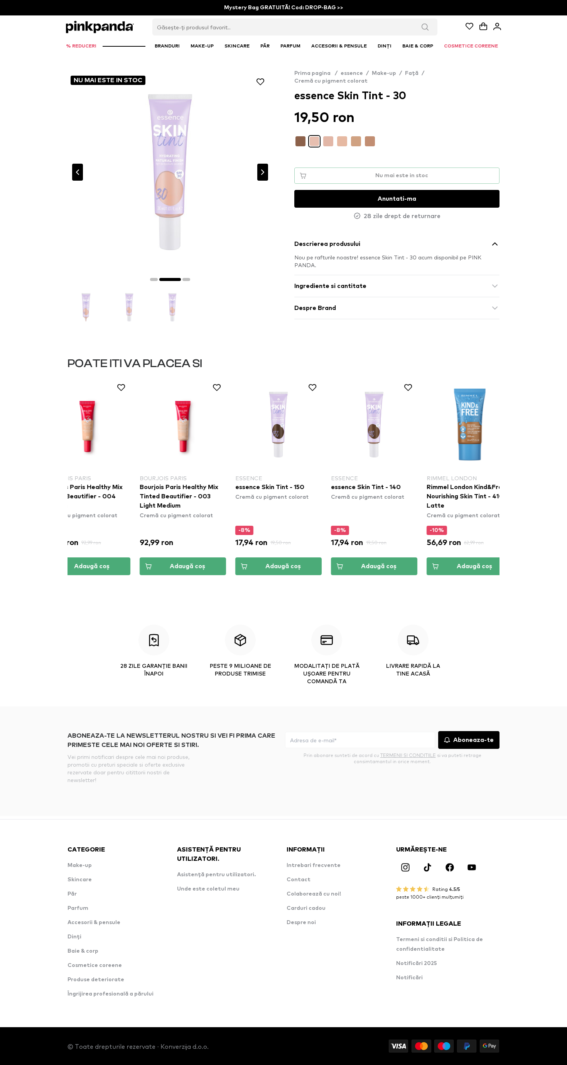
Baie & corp (83, 951)
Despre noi (301, 922)
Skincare (80, 879)
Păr (72, 894)
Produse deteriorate (96, 979)
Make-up (384, 73)
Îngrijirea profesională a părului (111, 994)
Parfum (78, 908)
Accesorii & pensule (94, 922)
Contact (298, 879)
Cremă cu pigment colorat (331, 81)
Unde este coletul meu (208, 889)
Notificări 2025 (416, 963)
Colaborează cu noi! (314, 894)
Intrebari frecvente (314, 865)
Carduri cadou (306, 908)
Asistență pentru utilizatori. (216, 874)
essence (352, 73)
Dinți (74, 937)
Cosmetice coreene (95, 965)
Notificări (409, 977)
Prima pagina (316, 73)
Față (411, 73)
